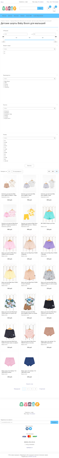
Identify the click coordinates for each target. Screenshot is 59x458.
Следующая (42, 388)
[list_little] (49, 171)
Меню (2, 2)
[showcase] (56, 171)
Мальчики (16, 15)
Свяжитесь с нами (29, 412)
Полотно (5, 104)
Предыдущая (17, 388)
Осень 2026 (29, 15)
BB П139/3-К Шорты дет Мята (48, 223)
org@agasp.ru (29, 447)
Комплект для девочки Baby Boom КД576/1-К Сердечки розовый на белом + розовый (10, 225)
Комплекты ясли (5, 197)
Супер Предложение (38, 15)
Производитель (6, 75)
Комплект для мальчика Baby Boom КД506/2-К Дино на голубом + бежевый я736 (29, 313)
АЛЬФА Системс (32, 456)
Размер (5, 134)
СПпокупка (5, 30)
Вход (48, 1)
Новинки (22, 15)
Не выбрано (40, 1)
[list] (52, 171)
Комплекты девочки (6, 226)
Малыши (4, 15)
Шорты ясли (44, 226)
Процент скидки (6, 45)
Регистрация (55, 1)
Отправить (54, 422)
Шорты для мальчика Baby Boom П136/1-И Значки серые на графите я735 (10, 343)
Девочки (10, 15)
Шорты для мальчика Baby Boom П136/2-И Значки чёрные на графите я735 (48, 313)
